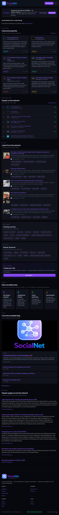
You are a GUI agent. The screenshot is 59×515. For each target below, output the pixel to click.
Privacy (32, 504)
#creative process (41, 161)
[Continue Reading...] (7, 409)
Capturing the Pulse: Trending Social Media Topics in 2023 (19, 399)
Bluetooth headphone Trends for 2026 (13, 460)
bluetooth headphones (23, 235)
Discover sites (33, 489)
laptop (17, 238)
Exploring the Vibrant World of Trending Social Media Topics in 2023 (22, 415)
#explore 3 (43, 188)
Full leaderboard (52, 103)
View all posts (5, 385)
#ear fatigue (36, 217)
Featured (32, 491)
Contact (3, 504)
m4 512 (12, 235)
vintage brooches (46, 232)
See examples (43, 13)
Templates (4, 489)
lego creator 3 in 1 (10, 255)
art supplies (24, 252)
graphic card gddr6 (9, 232)
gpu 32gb (20, 232)
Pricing (3, 495)
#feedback (44, 217)
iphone (6, 235)
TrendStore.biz (28, 23)
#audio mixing (24, 205)
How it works (5, 493)
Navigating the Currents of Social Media (14, 432)
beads (20, 255)
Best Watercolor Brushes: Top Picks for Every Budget (18, 449)
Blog (3, 506)
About (3, 501)
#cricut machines (26, 188)
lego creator (8, 252)
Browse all (53, 33)
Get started (49, 3)
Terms (31, 501)
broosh (6, 258)
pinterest (28, 232)
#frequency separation (35, 205)
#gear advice (32, 176)
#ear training (15, 164)
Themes (4, 491)
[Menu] (55, 3)
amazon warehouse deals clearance (41, 235)
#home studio (41, 176)
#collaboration (15, 217)
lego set (35, 232)
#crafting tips (15, 188)
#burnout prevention (29, 161)
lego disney (41, 252)
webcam (23, 238)
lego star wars (8, 238)
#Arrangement (15, 205)
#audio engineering (16, 161)
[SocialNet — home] (9, 3)
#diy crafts (36, 188)
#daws (25, 176)
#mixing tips (47, 205)
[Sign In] (56, 512)
